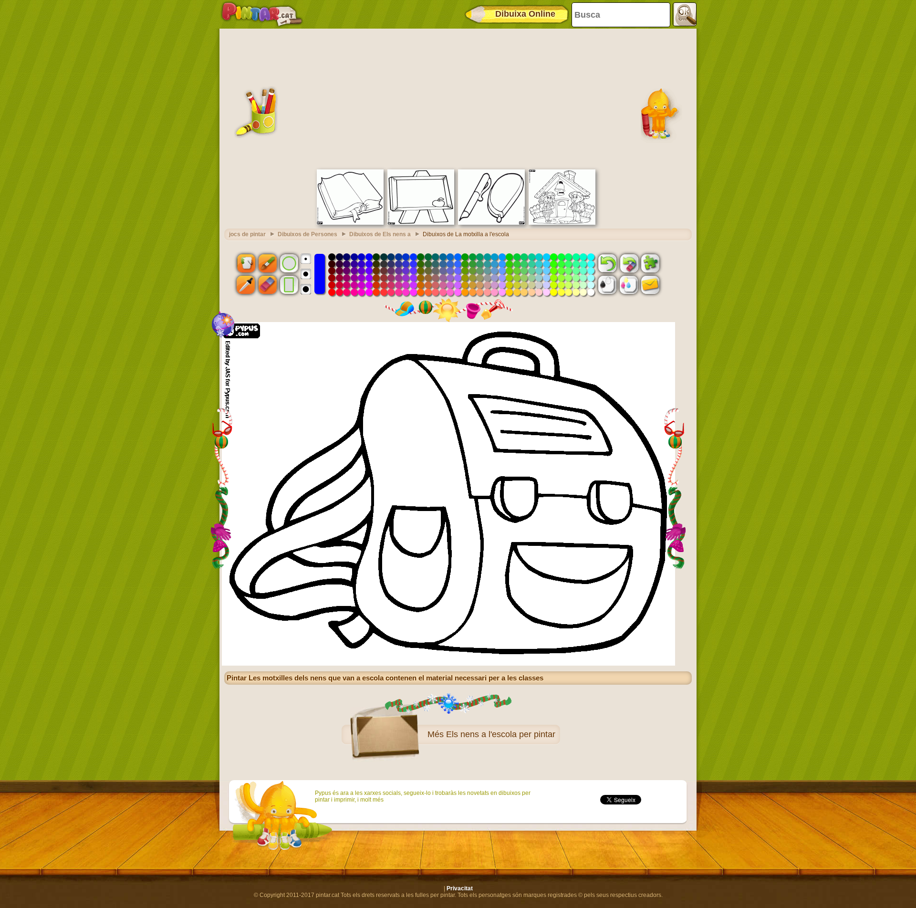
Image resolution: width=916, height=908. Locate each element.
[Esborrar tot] (629, 263)
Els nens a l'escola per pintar (500, 734)
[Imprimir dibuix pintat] (629, 285)
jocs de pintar (247, 234)
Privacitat (460, 888)
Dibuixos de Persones (307, 234)
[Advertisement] (458, 98)
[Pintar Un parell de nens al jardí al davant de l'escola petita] (562, 222)
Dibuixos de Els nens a (380, 234)
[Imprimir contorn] (607, 285)
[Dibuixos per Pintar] (261, 14)
